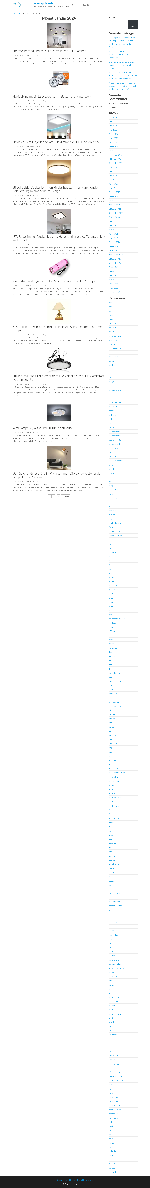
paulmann (113, 897)
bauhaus (112, 373)
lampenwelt (114, 735)
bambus (112, 365)
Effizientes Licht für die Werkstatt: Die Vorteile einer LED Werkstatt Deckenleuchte (58, 377)
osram (111, 885)
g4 (110, 556)
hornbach (113, 648)
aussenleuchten (115, 348)
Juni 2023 (113, 275)
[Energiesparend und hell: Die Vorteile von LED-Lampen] (59, 35)
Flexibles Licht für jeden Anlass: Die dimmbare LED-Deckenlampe (56, 142)
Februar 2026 (114, 142)
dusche (112, 473)
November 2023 (116, 254)
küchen (112, 714)
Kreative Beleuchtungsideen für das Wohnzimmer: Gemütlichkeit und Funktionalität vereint (122, 86)
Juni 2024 (113, 225)
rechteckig (113, 935)
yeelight (112, 1172)
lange (111, 752)
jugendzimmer (115, 673)
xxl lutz (112, 1163)
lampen (112, 731)
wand (111, 1093)
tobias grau (113, 1055)
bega (111, 377)
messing (112, 843)
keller (111, 685)
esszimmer (113, 510)
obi (110, 876)
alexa (111, 315)
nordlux (112, 872)
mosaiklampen (115, 864)
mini (110, 851)
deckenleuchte (115, 440)
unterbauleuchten (116, 1080)
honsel (111, 643)
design (112, 452)
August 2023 (114, 267)
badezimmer (114, 356)
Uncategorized (115, 1076)
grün (111, 606)
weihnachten (114, 1130)
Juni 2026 (113, 125)
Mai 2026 (113, 130)
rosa (111, 943)
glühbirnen (113, 589)
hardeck (112, 623)
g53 (110, 560)
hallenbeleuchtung (117, 618)
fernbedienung (115, 523)
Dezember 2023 (116, 250)
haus (111, 627)
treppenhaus (114, 1064)
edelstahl (113, 490)
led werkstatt (114, 781)
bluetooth (113, 406)
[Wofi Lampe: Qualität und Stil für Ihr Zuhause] (59, 412)
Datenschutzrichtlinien (66, 1180)
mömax (112, 860)
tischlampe (113, 1047)
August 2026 (114, 117)
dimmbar (112, 469)
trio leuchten (114, 1072)
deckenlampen (115, 435)
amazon (112, 319)
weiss (111, 1134)
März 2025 (113, 188)
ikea (110, 652)
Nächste (65, 496)
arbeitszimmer (115, 336)
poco (111, 914)
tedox (111, 1026)
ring (110, 939)
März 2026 (113, 138)
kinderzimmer (114, 693)
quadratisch (114, 922)
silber (111, 980)
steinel (112, 1005)
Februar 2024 (114, 242)
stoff (111, 1018)
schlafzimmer (114, 960)
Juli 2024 (113, 221)
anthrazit (113, 327)
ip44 (111, 668)
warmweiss (113, 1118)
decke (111, 427)
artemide (113, 340)
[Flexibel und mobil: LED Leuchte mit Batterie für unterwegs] (59, 80)
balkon (111, 361)
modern (112, 856)
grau (111, 598)
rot (110, 947)
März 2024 (113, 238)
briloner (112, 419)
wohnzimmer (114, 1151)
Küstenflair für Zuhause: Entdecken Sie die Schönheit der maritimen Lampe (57, 328)
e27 (110, 481)
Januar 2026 (114, 146)
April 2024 (113, 234)
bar (110, 369)
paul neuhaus (114, 893)
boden (111, 410)
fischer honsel (114, 531)
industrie (113, 660)
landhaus (112, 739)
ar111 (111, 331)
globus (112, 581)
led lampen (113, 764)
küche (111, 710)
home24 (112, 639)
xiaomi (111, 1155)
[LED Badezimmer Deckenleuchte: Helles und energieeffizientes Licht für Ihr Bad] (59, 221)
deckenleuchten (115, 444)
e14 (110, 477)
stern (111, 1009)
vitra (111, 1084)
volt (110, 1089)
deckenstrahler (115, 448)
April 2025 (113, 184)
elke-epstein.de (43, 3)
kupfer (111, 722)
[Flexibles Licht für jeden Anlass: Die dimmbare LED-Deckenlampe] (59, 126)
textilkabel (113, 1034)
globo (111, 577)
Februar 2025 (114, 192)
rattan (111, 930)
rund (111, 951)
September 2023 (116, 263)
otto (111, 889)
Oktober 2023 (115, 259)
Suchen (112, 17)
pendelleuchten (115, 906)
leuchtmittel (114, 806)
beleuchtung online (117, 390)
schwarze (113, 976)
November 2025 (116, 155)
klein (111, 698)
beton (111, 394)
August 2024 (114, 217)
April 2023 (113, 284)
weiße (111, 1143)
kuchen (112, 718)
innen (111, 664)
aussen (112, 344)
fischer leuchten (115, 535)
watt (111, 1122)
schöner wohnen (115, 964)
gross (111, 602)
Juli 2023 (113, 271)
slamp (111, 985)
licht (111, 810)
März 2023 (113, 288)
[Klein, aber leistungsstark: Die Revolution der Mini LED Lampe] (59, 268)
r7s (110, 926)
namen (111, 868)
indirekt (112, 656)
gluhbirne (113, 585)
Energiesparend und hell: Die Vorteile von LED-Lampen (49, 51)
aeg (110, 302)
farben (111, 519)
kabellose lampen (116, 681)
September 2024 (116, 213)
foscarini (112, 552)
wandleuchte (114, 1105)
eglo (111, 494)
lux (110, 831)
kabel (111, 677)
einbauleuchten (115, 498)
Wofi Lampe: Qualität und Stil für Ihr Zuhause (42, 428)
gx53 (111, 614)
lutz (110, 826)
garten (112, 569)
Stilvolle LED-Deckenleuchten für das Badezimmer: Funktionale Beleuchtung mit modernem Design (55, 189)
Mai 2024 (113, 229)
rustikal (112, 955)
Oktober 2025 (115, 159)
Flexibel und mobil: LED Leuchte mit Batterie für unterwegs (52, 96)
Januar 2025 (114, 196)
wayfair (112, 1126)
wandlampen (114, 1101)
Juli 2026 (113, 121)
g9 (110, 564)
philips (112, 910)
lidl (110, 814)
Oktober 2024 (115, 209)
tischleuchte (114, 1051)
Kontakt (86, 5)
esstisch (112, 506)
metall (111, 847)
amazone (112, 323)
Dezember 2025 (116, 150)
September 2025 (116, 163)
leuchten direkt (115, 797)
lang (110, 747)
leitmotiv (113, 785)
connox (112, 423)
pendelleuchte (115, 901)
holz (110, 635)
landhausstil (114, 743)
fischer (112, 527)
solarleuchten (114, 997)
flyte (111, 548)
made (111, 835)
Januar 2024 (114, 246)
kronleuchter (114, 702)
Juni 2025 (113, 175)
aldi (110, 311)
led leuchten (114, 768)
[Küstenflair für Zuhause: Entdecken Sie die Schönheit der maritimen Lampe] (59, 311)
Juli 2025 (113, 171)
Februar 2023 (114, 292)
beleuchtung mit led (117, 386)
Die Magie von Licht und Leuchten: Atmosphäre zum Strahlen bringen (122, 65)
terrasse (112, 1030)
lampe (111, 727)
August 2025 (114, 167)
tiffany (111, 1039)
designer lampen (116, 460)
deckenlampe (114, 431)
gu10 (111, 610)
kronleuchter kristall (117, 706)
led (110, 756)
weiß (111, 1138)
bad (110, 352)
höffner (112, 631)
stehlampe (113, 1001)
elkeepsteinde (34, 55)
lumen (111, 822)
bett (111, 398)
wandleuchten (115, 1109)
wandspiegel (114, 1113)
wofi (110, 1147)
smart (111, 993)
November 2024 (116, 204)
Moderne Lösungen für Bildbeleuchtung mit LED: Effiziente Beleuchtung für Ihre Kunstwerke (123, 75)
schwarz (112, 972)
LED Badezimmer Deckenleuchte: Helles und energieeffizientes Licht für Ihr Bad (58, 238)
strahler (112, 1022)
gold (111, 594)
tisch (111, 1043)
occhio (111, 881)
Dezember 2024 (116, 200)
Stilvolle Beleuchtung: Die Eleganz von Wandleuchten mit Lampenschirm (122, 54)
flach (111, 539)
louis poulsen (114, 818)
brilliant (112, 415)
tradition (112, 1059)
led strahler (114, 777)
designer (112, 456)
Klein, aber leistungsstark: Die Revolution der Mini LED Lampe (54, 281)
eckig (111, 485)
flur (110, 544)
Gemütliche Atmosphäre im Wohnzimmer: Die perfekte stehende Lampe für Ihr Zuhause (56, 475)
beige (111, 381)
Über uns (75, 5)
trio (110, 1068)
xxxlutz (112, 1168)
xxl (110, 1159)
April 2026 (113, 134)
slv (110, 989)
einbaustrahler (115, 502)
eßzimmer (113, 514)
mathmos (112, 839)
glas (110, 573)
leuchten (112, 793)
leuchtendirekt (115, 802)
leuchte (112, 789)
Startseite (16, 13)
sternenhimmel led (117, 1014)
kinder (111, 689)
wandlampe (113, 1097)
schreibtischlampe (116, 968)
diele (111, 465)
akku (111, 307)
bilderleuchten (115, 402)
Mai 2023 (113, 279)
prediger (112, 918)
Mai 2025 (113, 180)
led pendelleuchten (117, 772)
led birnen (113, 760)
